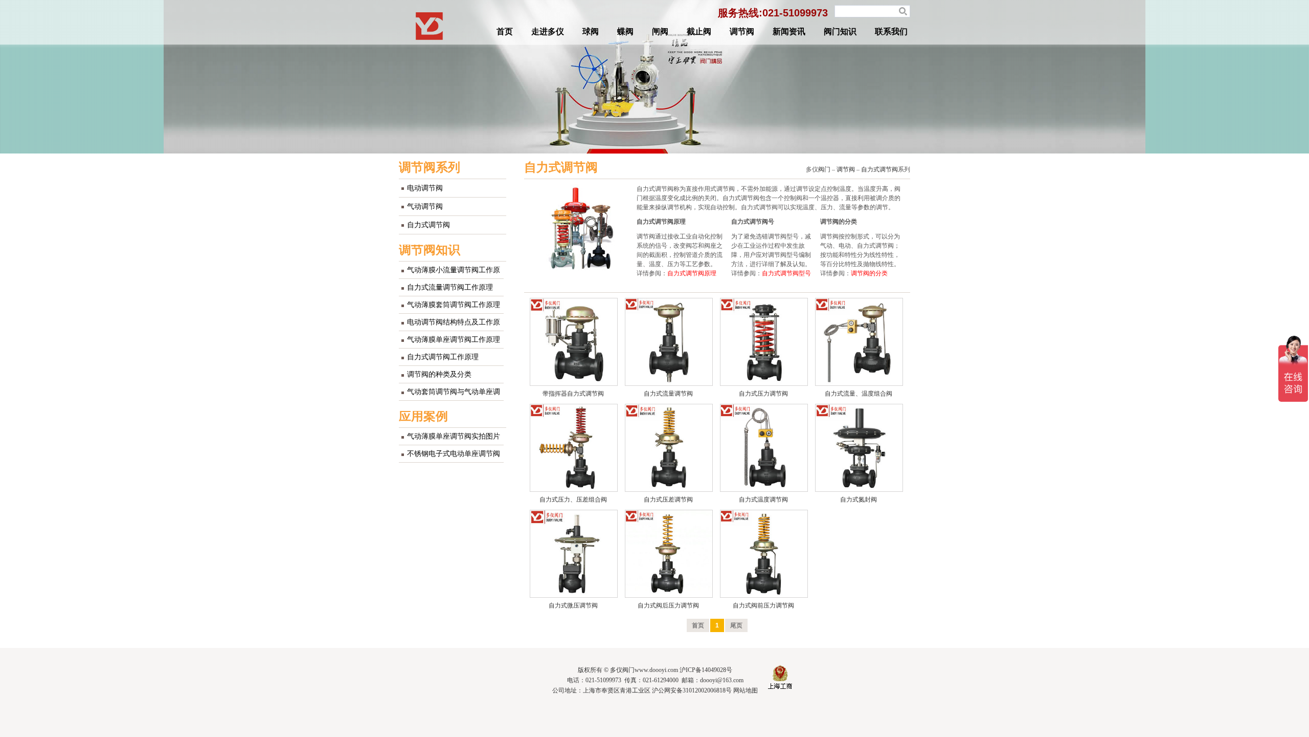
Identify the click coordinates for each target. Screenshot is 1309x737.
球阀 (590, 31)
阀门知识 (840, 31)
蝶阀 (625, 31)
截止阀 (699, 31)
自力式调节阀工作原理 (443, 357)
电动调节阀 (425, 188)
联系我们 (891, 31)
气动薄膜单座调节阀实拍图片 (453, 436)
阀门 (824, 169)
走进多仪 (547, 31)
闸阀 (660, 31)
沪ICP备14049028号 (706, 670)
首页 (504, 31)
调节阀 (742, 31)
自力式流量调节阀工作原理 (450, 287)
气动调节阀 (425, 206)
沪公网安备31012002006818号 (692, 690)
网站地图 (745, 690)
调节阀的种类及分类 (439, 374)
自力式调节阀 (428, 225)
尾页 (736, 625)
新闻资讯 (789, 31)
